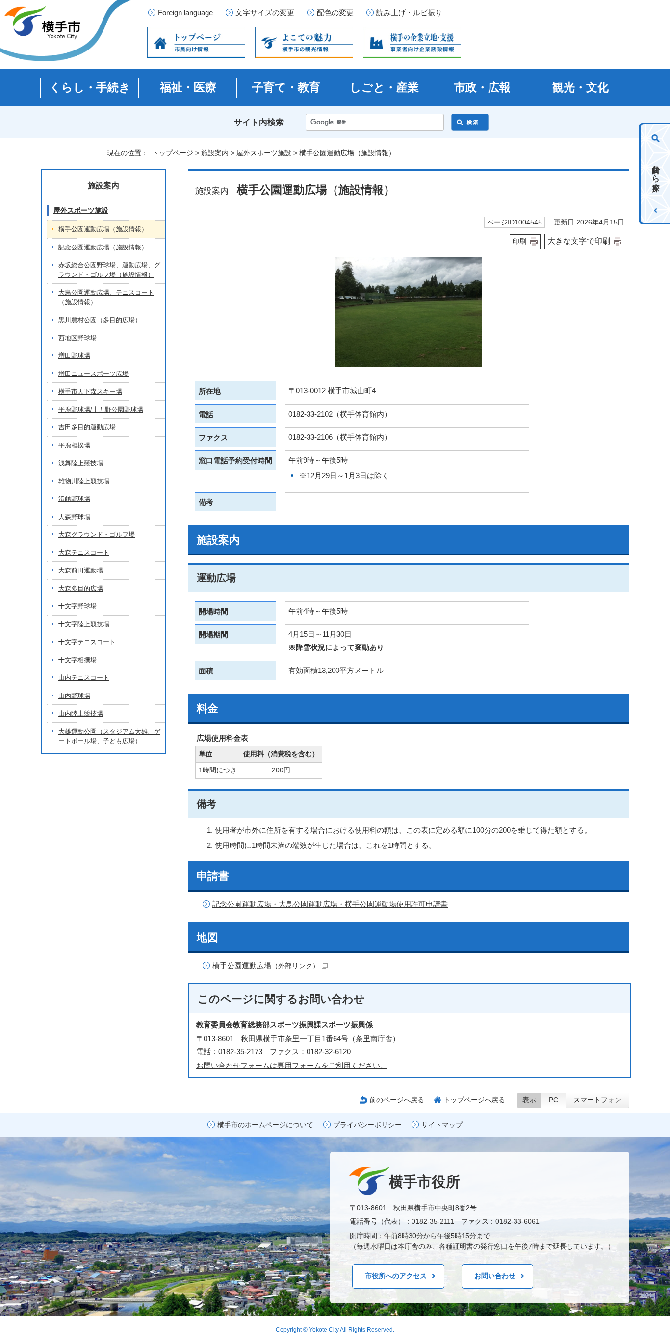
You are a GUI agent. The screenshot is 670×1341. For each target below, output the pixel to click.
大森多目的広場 (80, 588)
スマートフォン (597, 1100)
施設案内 (215, 153)
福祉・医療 (188, 87)
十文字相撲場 (77, 660)
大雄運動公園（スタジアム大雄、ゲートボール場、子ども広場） (109, 736)
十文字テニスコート (87, 642)
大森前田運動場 (80, 570)
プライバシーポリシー (367, 1125)
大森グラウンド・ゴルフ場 (96, 534)
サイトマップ (442, 1125)
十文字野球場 (77, 606)
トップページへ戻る (474, 1100)
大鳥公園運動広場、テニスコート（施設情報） (106, 297)
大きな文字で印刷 (578, 241)
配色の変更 (335, 13)
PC (553, 1100)
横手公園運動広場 (265, 965)
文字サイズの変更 (264, 13)
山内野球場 (74, 695)
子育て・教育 (286, 87)
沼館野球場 (74, 498)
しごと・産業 (384, 87)
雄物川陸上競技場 (83, 481)
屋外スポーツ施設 (263, 153)
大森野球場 (74, 517)
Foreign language (185, 13)
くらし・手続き (90, 87)
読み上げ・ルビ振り (409, 13)
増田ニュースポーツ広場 (93, 373)
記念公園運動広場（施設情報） (103, 247)
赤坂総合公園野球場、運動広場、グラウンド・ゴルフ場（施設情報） (109, 269)
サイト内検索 (259, 122)
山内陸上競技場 (80, 713)
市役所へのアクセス (396, 1276)
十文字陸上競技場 (83, 624)
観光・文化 (580, 87)
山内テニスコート (83, 677)
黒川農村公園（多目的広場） (99, 319)
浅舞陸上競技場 (80, 463)
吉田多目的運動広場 (87, 427)
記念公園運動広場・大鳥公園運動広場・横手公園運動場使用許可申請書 (330, 904)
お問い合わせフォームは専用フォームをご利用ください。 (291, 1065)
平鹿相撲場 (74, 445)
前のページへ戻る (396, 1100)
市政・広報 (482, 87)
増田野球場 (74, 355)
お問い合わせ (494, 1276)
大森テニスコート (83, 552)
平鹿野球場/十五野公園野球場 (100, 409)
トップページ (172, 153)
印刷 (519, 241)
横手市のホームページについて (265, 1125)
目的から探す (656, 173)
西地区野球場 (77, 338)
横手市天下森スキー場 (90, 391)
